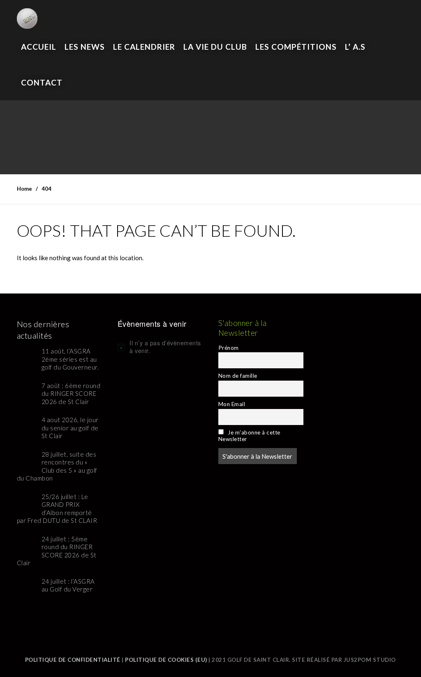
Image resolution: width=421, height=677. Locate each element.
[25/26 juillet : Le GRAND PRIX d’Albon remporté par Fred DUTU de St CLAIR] (26, 502)
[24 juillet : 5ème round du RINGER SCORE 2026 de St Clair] (26, 544)
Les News (85, 46)
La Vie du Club (215, 46)
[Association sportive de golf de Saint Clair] (27, 14)
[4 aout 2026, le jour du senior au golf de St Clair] (26, 425)
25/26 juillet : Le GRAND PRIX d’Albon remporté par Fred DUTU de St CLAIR (57, 509)
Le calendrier (144, 46)
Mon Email (231, 404)
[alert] (160, 347)
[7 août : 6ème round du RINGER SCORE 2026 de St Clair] (26, 391)
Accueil (38, 46)
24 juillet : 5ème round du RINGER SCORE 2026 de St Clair (57, 551)
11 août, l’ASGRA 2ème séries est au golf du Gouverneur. (70, 359)
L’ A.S (355, 46)
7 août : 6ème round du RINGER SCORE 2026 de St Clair (71, 393)
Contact (41, 82)
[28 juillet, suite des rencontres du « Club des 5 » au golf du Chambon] (26, 460)
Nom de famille (237, 375)
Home (24, 188)
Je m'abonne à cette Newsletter (249, 435)
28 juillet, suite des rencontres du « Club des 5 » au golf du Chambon (57, 466)
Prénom (228, 347)
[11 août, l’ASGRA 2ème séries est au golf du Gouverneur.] (26, 356)
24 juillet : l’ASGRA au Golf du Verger (68, 585)
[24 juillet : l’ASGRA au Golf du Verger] (26, 587)
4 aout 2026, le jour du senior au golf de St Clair (70, 427)
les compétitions (296, 46)
